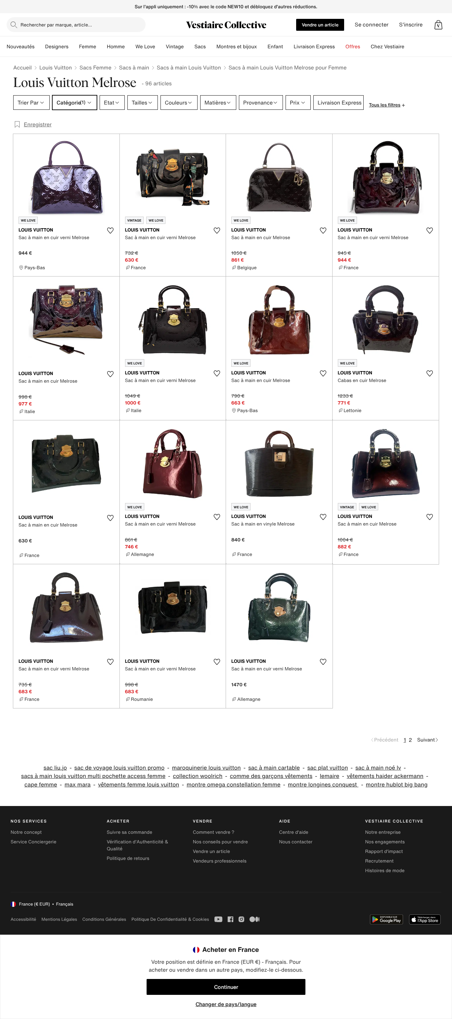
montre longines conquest (323, 785)
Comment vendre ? (214, 832)
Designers (56, 46)
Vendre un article (320, 24)
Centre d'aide (293, 832)
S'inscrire (411, 24)
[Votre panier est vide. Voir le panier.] (438, 24)
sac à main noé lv (378, 768)
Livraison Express (314, 46)
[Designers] (73, 46)
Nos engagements (385, 841)
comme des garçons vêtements (271, 776)
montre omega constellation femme (234, 785)
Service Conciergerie (33, 841)
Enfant (275, 46)
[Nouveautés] (39, 46)
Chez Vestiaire (387, 46)
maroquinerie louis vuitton (206, 768)
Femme (87, 46)
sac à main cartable (274, 768)
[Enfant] (288, 46)
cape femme (40, 785)
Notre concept (26, 832)
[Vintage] (189, 46)
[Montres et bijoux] (262, 46)
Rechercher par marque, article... (56, 24)
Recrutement (379, 861)
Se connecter (371, 24)
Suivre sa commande (129, 832)
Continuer (226, 987)
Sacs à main (134, 67)
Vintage (175, 46)
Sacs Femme (95, 67)
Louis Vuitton (55, 67)
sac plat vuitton (327, 768)
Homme (116, 46)
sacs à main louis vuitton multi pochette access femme (93, 776)
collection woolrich (197, 776)
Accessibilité (23, 919)
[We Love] (160, 46)
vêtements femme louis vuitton (138, 785)
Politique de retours (128, 858)
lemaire (329, 776)
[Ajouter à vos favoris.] (110, 230)
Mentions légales (59, 919)
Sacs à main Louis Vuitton (189, 67)
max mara (78, 785)
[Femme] (101, 46)
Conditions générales (104, 919)
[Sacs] (211, 46)
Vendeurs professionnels (220, 861)
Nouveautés (20, 46)
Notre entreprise (383, 832)
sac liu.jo (55, 768)
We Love (145, 46)
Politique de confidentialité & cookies (170, 919)
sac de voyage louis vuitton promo (119, 768)
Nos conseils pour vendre (220, 841)
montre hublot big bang (397, 785)
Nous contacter (295, 841)
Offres (352, 46)
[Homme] (130, 46)
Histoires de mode (385, 870)
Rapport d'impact (384, 851)
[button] (438, 24)
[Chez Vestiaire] (409, 46)
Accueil (22, 67)
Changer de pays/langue (226, 1004)
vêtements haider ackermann (385, 776)
